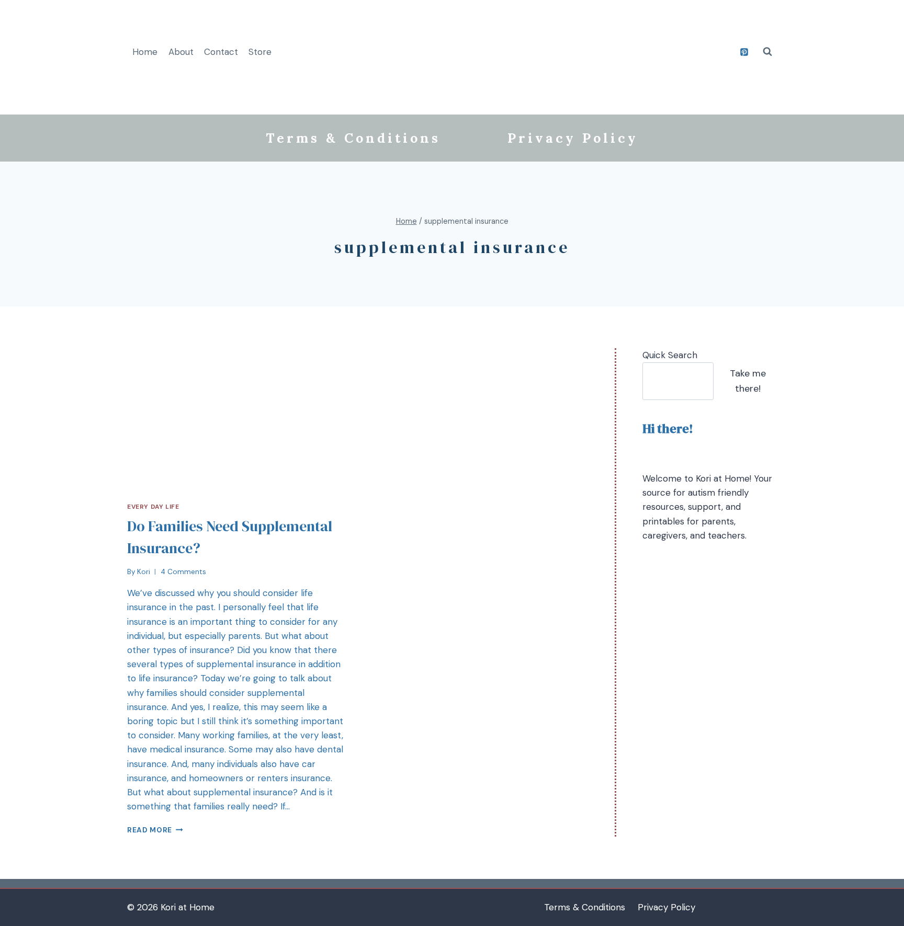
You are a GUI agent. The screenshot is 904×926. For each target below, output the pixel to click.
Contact (221, 52)
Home (144, 52)
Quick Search (669, 355)
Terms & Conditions (353, 138)
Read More (149, 830)
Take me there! (748, 381)
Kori (143, 571)
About (181, 52)
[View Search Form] (767, 51)
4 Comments (183, 571)
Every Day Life (153, 506)
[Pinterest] (744, 52)
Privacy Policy (572, 138)
